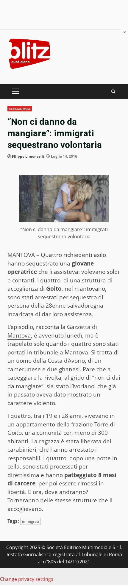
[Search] (113, 91)
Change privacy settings (26, 579)
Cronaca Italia (19, 109)
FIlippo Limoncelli (28, 156)
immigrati (30, 521)
